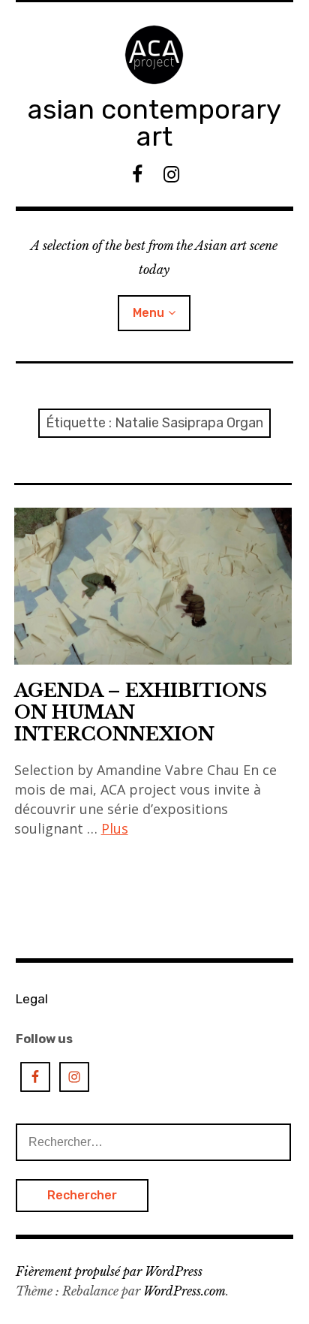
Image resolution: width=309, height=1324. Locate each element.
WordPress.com (184, 1290)
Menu (148, 313)
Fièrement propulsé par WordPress (109, 1271)
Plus (114, 828)
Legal (32, 998)
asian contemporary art (154, 122)
